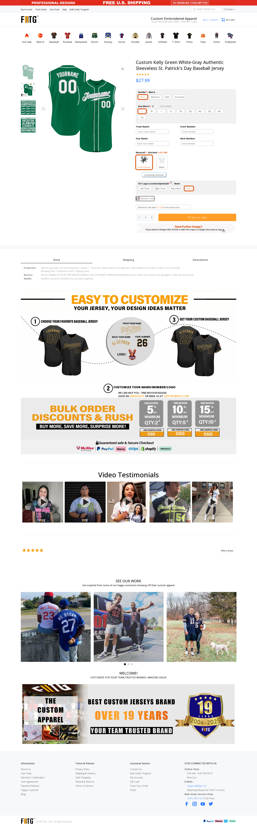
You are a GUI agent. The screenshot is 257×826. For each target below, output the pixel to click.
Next (123, 109)
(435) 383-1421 (196, 798)
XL (171, 111)
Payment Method (30, 785)
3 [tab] (132, 664)
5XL (209, 111)
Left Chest (145, 188)
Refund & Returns (84, 781)
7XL (142, 117)
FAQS (133, 790)
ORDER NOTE (137, 396)
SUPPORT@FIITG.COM (176, 396)
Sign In (206, 19)
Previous (43, 109)
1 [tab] (125, 664)
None (189, 188)
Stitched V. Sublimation (32, 777)
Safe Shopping (83, 777)
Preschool (180, 97)
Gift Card (134, 781)
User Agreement (29, 781)
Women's (155, 97)
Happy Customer (30, 790)
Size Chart (26, 773)
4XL (200, 111)
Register (214, 19)
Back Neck (176, 188)
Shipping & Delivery (85, 773)
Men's (143, 97)
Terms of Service (84, 785)
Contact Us (136, 769)
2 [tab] (128, 664)
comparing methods (154, 175)
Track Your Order (139, 785)
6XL (219, 111)
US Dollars (229, 9)
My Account (136, 777)
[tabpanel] (55, 627)
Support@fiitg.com (196, 785)
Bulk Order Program (140, 773)
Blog (23, 794)
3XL (190, 111)
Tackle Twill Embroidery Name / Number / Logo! (174, 21)
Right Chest (160, 188)
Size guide (165, 106)
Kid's (167, 97)
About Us (26, 769)
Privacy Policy (82, 769)
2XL (180, 111)
